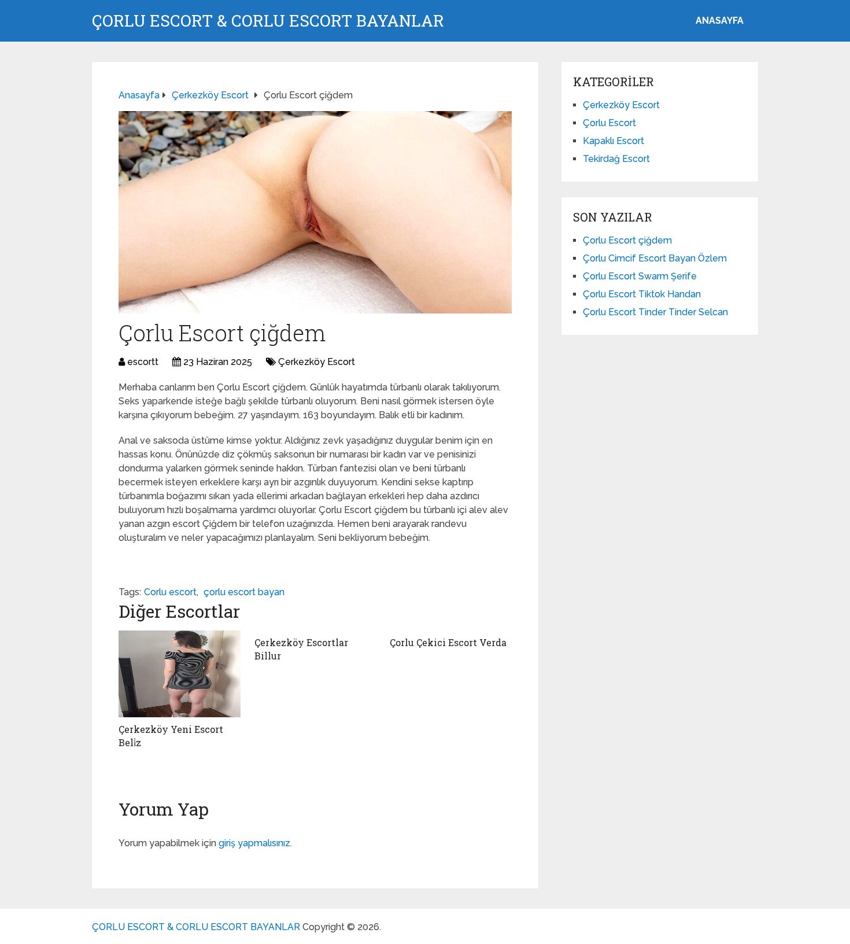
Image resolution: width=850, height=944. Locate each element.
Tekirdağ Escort (616, 158)
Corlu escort (170, 592)
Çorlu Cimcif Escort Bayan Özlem (655, 258)
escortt (142, 361)
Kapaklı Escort (613, 140)
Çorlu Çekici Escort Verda (448, 642)
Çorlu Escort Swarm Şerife (640, 276)
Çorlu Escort (609, 122)
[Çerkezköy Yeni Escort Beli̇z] (180, 673)
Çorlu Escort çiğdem (627, 240)
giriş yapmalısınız (254, 843)
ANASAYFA (720, 20)
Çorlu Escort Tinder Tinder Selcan (655, 312)
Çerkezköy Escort (316, 361)
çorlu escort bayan (244, 592)
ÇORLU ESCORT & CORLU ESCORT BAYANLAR (268, 21)
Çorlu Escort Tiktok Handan (642, 294)
